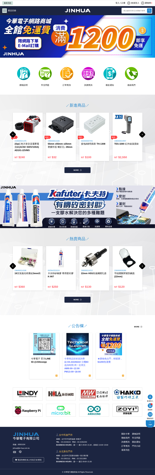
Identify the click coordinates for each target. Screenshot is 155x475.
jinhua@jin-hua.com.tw (21, 448)
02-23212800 (82, 458)
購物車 (148, 3)
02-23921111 (65, 458)
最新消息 (7, 3)
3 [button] (77, 223)
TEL (57, 442)
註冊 (123, 3)
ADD (58, 439)
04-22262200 (82, 442)
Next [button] (142, 135)
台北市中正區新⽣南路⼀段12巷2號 (75, 456)
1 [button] (70, 223)
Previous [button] (12, 135)
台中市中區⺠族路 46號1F (71, 439)
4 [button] (80, 223)
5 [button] (84, 223)
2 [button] (73, 223)
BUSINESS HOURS (64, 445)
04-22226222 (66, 442)
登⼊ (118, 3)
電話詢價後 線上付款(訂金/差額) (29, 460)
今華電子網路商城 (77, 10)
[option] (77, 36)
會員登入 (135, 3)
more (76, 170)
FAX (74, 442)
